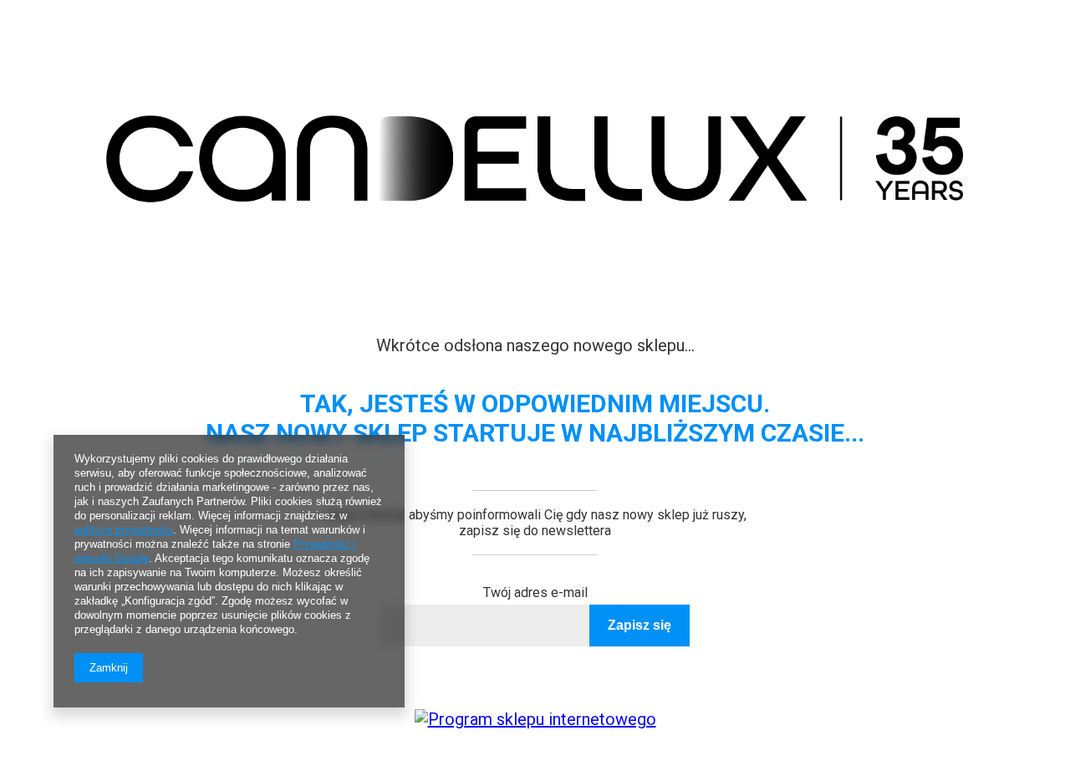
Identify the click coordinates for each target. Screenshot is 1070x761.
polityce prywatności (123, 530)
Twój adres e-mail (535, 592)
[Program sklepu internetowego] (535, 719)
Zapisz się (639, 625)
